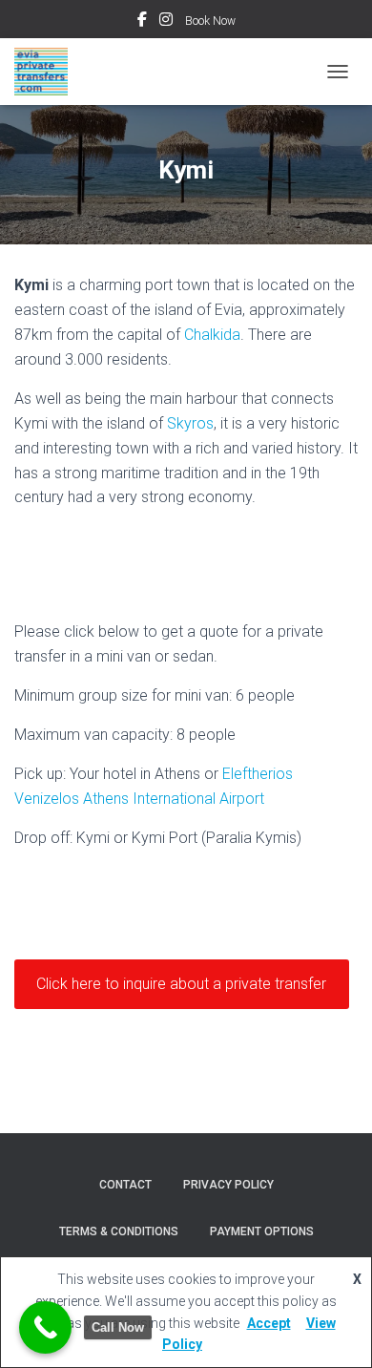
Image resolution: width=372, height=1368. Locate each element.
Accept (269, 1323)
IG (166, 22)
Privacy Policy (228, 1184)
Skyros (190, 423)
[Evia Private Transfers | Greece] (48, 71)
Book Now (210, 21)
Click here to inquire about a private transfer (181, 984)
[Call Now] (45, 1327)
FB (142, 22)
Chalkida (212, 335)
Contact (125, 1184)
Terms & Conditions (118, 1231)
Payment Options (262, 1231)
